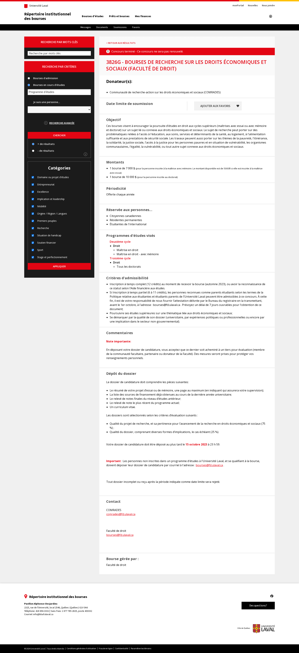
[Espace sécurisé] (270, 16)
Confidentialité (121, 648)
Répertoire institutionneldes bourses (47, 16)
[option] (92, 16)
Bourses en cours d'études (49, 85)
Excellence (43, 191)
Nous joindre (268, 5)
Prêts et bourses (119, 16)
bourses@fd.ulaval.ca (209, 465)
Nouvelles (253, 5)
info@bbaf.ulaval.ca (43, 614)
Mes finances (143, 16)
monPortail (238, 5)
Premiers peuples (47, 220)
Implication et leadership (51, 199)
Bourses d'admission (45, 78)
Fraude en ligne (105, 648)
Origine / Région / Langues (52, 213)
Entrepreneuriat (46, 184)
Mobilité (41, 206)
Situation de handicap (49, 235)
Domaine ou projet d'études (53, 177)
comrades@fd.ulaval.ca (120, 514)
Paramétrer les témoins (141, 648)
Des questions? (258, 605)
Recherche (43, 228)
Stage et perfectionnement (52, 257)
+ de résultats (46, 144)
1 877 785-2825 (69, 611)
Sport (40, 250)
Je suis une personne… (46, 102)
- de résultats (46, 150)
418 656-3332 (42, 611)
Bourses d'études (92, 16)
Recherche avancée (61, 123)
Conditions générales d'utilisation (81, 648)
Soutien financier (46, 242)
